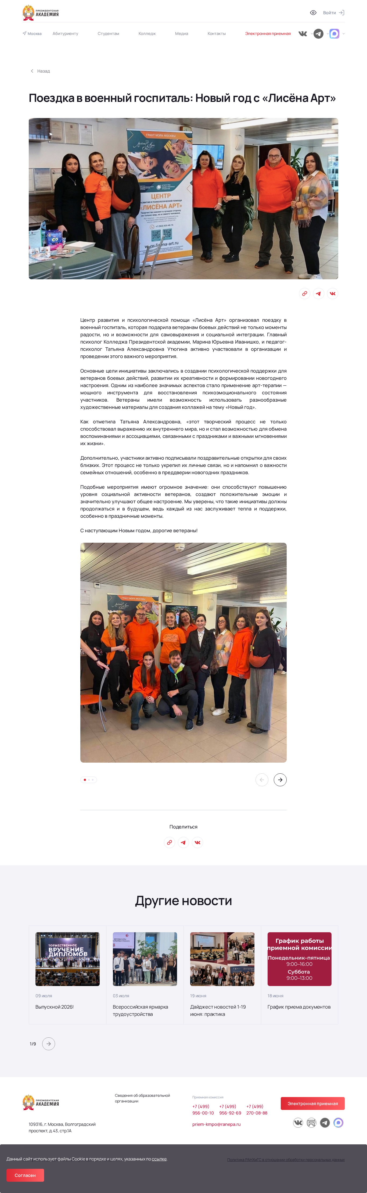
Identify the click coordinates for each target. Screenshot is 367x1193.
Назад (43, 71)
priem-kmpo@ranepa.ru (216, 1124)
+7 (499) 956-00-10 (203, 1109)
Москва (35, 33)
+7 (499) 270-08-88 (256, 1109)
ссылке (159, 1159)
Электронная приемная (268, 33)
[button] (262, 779)
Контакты (217, 33)
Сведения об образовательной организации (142, 1098)
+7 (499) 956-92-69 (230, 1109)
